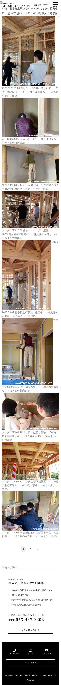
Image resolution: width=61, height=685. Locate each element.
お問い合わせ (42, 5)
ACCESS (30, 662)
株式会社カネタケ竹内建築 (16, 6)
